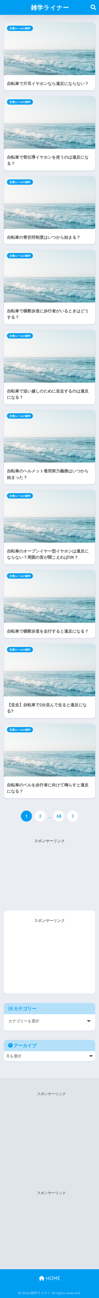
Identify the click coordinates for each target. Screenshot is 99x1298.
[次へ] (72, 816)
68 (58, 816)
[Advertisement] (49, 874)
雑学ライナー (50, 7)
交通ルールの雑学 (20, 28)
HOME (52, 1278)
